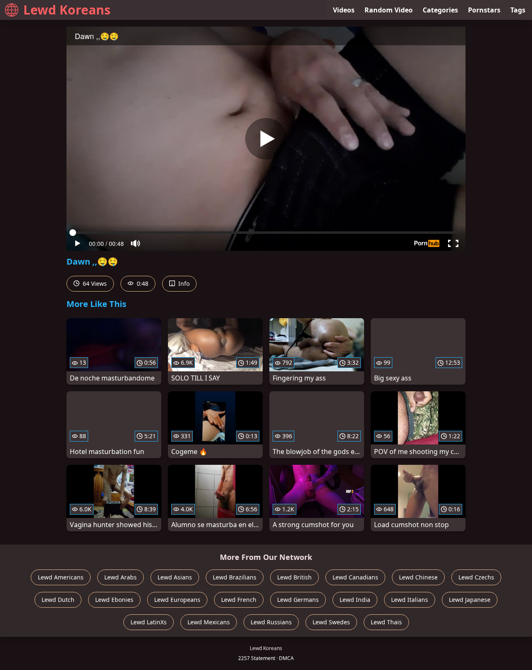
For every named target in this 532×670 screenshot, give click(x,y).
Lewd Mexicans (208, 622)
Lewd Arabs (120, 577)
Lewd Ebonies (114, 600)
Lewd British (294, 577)
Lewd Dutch (58, 600)
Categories (440, 10)
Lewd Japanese (469, 600)
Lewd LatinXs (149, 622)
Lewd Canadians (355, 577)
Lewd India (355, 600)
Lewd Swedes (331, 622)
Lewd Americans (61, 577)
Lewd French (238, 600)
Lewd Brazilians (234, 577)
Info (183, 283)
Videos (344, 10)
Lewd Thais (386, 622)
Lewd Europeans (177, 600)
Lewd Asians (175, 577)
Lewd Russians (271, 622)
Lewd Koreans (67, 9)
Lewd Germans (298, 600)
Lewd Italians (409, 600)
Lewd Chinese (418, 577)
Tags (517, 10)
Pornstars (484, 10)
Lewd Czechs (476, 577)
